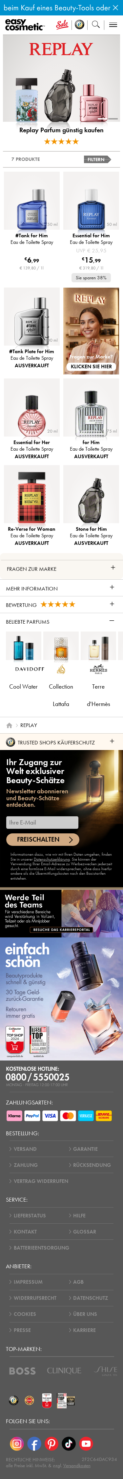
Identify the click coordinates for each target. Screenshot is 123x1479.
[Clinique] (64, 1371)
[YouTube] (86, 1443)
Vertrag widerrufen (41, 1181)
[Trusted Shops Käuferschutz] (14, 1400)
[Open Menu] (26, 25)
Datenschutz (90, 1298)
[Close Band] (115, 7)
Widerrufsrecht (35, 1298)
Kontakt (25, 1231)
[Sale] (62, 25)
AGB (78, 1281)
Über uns (85, 1314)
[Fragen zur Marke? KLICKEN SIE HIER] (91, 330)
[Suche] (96, 25)
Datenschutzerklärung (52, 859)
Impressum (28, 1281)
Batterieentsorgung (41, 1247)
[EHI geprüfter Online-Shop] (29, 1400)
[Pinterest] (51, 1443)
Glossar (84, 1231)
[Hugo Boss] (22, 1371)
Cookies (25, 1314)
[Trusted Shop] (80, 25)
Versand (25, 1149)
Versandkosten (77, 1465)
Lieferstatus (30, 1215)
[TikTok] (68, 1443)
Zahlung (26, 1165)
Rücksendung (92, 1165)
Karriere (84, 1330)
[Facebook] (34, 1443)
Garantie (85, 1149)
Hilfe (79, 1215)
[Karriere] (61, 913)
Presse (22, 1330)
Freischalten (38, 839)
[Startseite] (9, 725)
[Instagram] (17, 1443)
